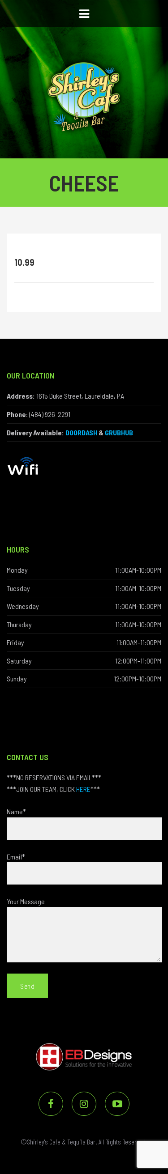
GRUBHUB (119, 432)
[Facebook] (51, 1104)
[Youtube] (117, 1104)
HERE (83, 789)
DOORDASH (81, 432)
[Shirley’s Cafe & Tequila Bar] (84, 77)
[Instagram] (84, 1104)
